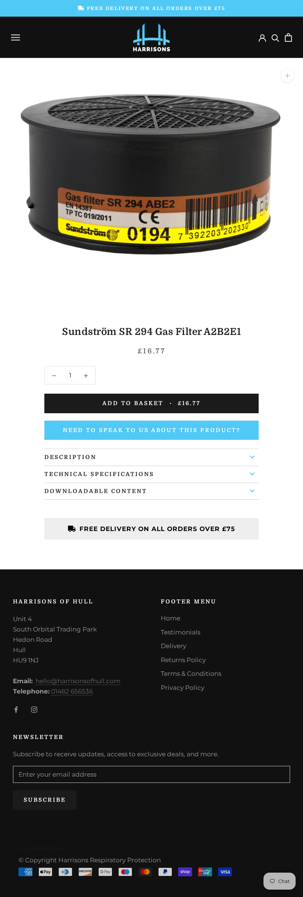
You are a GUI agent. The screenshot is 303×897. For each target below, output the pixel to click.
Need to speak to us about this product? (152, 430)
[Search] (275, 37)
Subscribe (45, 800)
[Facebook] (16, 709)
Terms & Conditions (191, 673)
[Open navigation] (15, 37)
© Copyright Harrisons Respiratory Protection (89, 860)
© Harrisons (41, 849)
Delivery (173, 646)
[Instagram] (34, 709)
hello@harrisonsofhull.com (77, 681)
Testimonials (180, 632)
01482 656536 (72, 691)
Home (170, 618)
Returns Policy (183, 660)
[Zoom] (287, 75)
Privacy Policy (182, 687)
